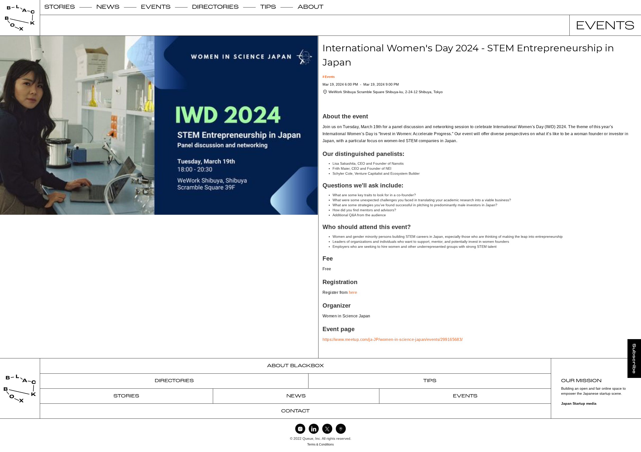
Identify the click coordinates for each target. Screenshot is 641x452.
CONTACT (295, 411)
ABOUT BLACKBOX (295, 365)
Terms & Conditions (320, 444)
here (353, 292)
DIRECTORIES (215, 7)
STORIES (59, 7)
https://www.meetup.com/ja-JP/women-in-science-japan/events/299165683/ (393, 339)
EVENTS (156, 7)
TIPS (268, 7)
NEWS (107, 7)
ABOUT (310, 7)
